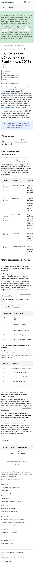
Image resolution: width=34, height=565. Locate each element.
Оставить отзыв (22, 557)
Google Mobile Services (7, 540)
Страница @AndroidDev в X (9, 511)
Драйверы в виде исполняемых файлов (12, 501)
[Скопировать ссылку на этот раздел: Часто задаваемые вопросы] (3, 263)
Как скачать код (6, 493)
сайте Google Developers (14, 127)
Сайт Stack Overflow (7, 543)
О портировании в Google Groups (10, 525)
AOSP (2, 45)
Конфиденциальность (8, 557)
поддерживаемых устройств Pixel (12, 93)
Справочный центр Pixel (8, 535)
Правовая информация (9, 555)
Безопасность (20, 45)
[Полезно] (24, 49)
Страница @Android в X (8, 508)
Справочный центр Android (9, 532)
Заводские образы (6, 498)
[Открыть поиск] (22, 2)
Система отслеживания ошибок (10, 546)
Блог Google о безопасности (9, 517)
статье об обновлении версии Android (13, 107)
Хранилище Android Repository (10, 487)
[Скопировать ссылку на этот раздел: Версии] (11, 441)
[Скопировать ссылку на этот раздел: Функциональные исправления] (17, 154)
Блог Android (5, 514)
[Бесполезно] (27, 49)
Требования (4, 490)
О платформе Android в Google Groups (12, 519)
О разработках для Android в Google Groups (14, 522)
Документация (7, 7)
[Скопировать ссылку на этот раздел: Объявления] (16, 136)
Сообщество (20, 552)
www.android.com (6, 538)
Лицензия (20, 555)
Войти (30, 2)
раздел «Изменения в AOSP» (13, 38)
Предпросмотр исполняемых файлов (11, 496)
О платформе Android (7, 552)
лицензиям (15, 472)
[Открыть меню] (3, 2)
